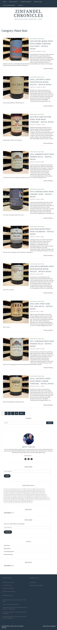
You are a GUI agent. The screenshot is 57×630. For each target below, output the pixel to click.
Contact (20, 5)
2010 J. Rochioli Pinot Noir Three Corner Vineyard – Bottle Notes (42, 381)
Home (4, 1)
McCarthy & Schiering (8, 582)
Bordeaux (8, 489)
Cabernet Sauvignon (11, 492)
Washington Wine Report (36, 585)
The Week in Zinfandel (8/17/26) (11, 604)
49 (16, 413)
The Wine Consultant (8, 588)
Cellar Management (9, 5)
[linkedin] (29, 459)
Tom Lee (32, 51)
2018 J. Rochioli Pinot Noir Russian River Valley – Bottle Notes (40, 82)
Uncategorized (17, 501)
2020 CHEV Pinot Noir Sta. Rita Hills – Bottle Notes (41, 306)
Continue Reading (48, 68)
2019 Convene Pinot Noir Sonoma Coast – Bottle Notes (41, 194)
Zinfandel (27, 501)
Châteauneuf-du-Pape (12, 495)
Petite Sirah (42, 495)
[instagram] (32, 459)
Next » (22, 413)
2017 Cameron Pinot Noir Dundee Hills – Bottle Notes (42, 343)
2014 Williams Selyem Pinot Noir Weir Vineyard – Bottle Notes (42, 119)
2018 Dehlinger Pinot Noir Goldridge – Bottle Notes (42, 231)
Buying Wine (38, 1)
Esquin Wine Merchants (9, 591)
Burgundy (29, 489)
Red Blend (32, 498)
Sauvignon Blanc (43, 498)
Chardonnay (39, 492)
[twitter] (25, 459)
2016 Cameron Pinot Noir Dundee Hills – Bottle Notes (42, 156)
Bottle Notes (13, 1)
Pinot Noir (41, 38)
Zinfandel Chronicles (28, 13)
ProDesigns (53, 626)
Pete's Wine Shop (7, 585)
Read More (28, 455)
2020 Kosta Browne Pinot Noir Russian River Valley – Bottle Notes (42, 269)
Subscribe (8, 532)
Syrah (7, 501)
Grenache (24, 495)
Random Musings (26, 1)
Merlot (33, 495)
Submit (7, 475)
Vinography (33, 582)
